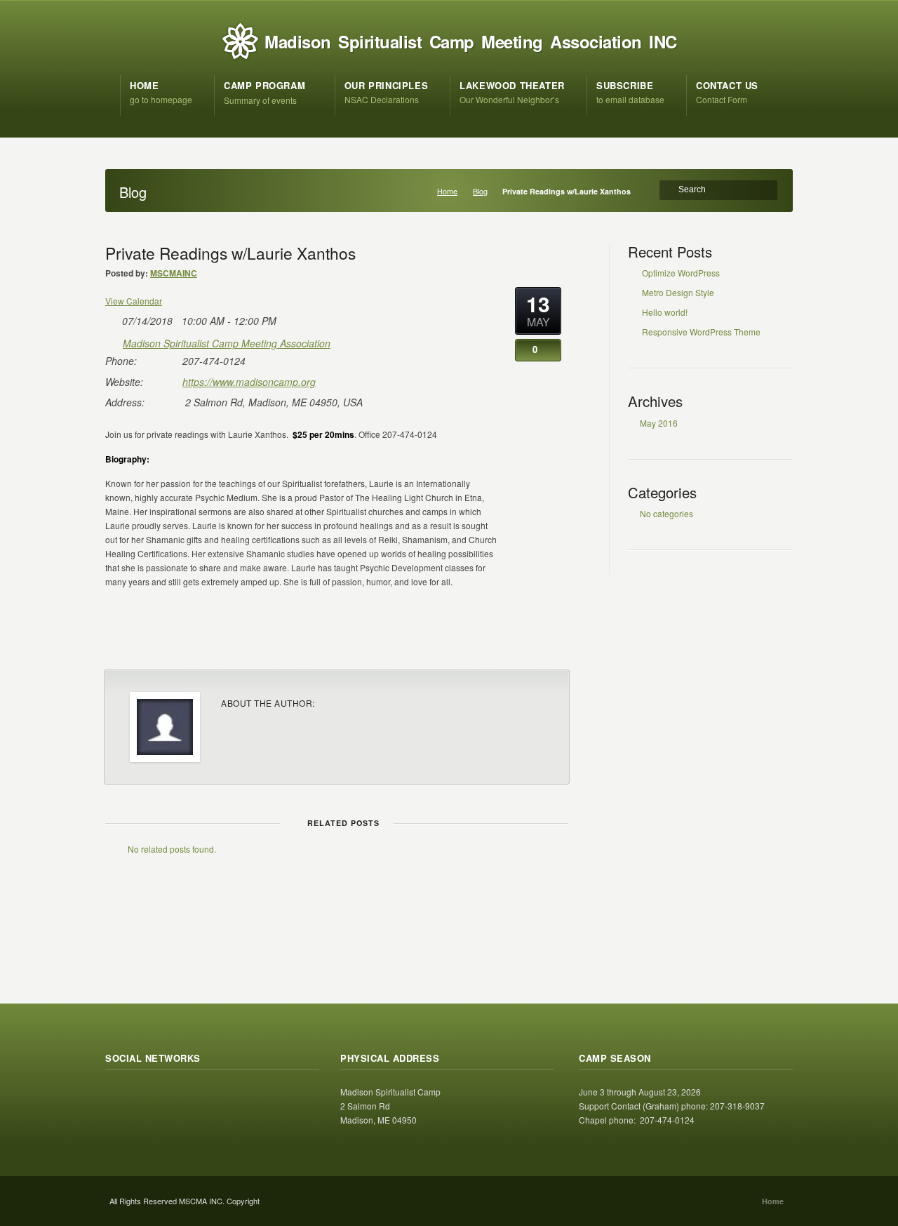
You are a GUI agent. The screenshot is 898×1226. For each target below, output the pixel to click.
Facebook (147, 1096)
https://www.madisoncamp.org (249, 381)
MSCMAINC (173, 273)
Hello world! (665, 312)
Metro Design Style (678, 292)
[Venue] (112, 340)
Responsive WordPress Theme (701, 332)
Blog (480, 191)
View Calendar (133, 301)
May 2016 (659, 423)
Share (538, 641)
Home (447, 191)
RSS (116, 1096)
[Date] (112, 318)
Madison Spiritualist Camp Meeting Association (226, 343)
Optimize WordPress (681, 273)
